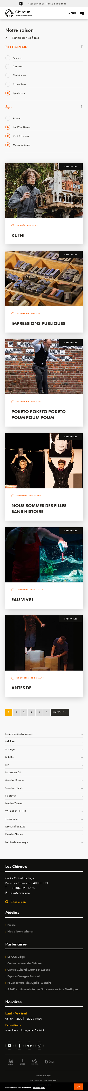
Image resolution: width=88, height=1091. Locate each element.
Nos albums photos (20, 931)
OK (78, 1087)
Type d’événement (16, 47)
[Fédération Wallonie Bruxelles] (34, 1062)
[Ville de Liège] (22, 1062)
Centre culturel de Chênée (24, 963)
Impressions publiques (38, 323)
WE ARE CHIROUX (15, 811)
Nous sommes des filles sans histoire (39, 508)
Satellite (9, 757)
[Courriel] (9, 1046)
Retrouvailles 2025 (15, 826)
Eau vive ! (22, 600)
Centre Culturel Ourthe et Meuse (28, 970)
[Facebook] (19, 1046)
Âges (8, 107)
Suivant (59, 712)
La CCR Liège (16, 957)
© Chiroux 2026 (43, 1076)
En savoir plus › (39, 1087)
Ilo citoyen (10, 795)
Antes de (21, 688)
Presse (11, 925)
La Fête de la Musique (16, 842)
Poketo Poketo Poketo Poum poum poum (38, 414)
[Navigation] (82, 13)
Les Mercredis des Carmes (19, 733)
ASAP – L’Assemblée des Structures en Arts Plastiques (42, 989)
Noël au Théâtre (13, 803)
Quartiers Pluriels (14, 788)
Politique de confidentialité (44, 1080)
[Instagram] (39, 1046)
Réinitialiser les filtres (25, 38)
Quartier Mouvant (14, 780)
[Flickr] (29, 1046)
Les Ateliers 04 (13, 772)
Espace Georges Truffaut (23, 976)
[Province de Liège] (47, 1062)
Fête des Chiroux (14, 834)
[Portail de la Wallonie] (10, 1062)
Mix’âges (10, 749)
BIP (7, 764)
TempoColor (11, 819)
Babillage (10, 741)
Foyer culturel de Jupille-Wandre (29, 983)
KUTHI (18, 235)
